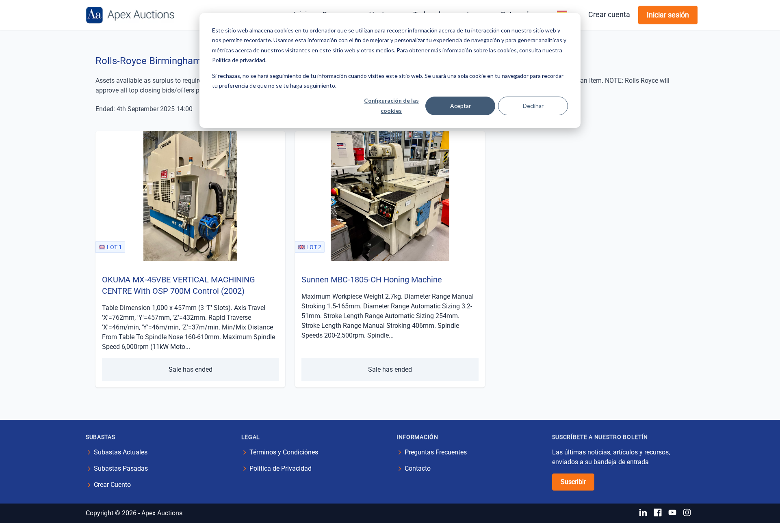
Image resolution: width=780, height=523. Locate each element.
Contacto (418, 468)
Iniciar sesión (668, 15)
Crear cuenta (609, 14)
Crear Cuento (112, 485)
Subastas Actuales (120, 452)
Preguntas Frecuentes (436, 452)
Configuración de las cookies (391, 105)
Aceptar (460, 105)
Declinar (533, 105)
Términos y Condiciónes (283, 452)
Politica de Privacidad (280, 468)
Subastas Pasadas (121, 468)
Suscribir (573, 482)
